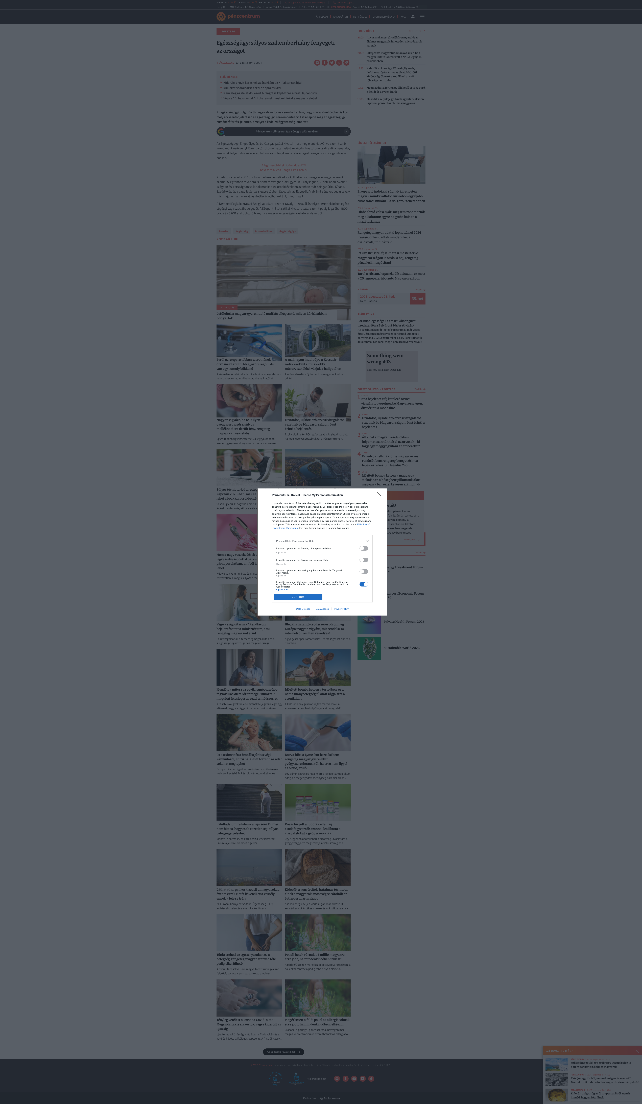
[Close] (380, 495)
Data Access (322, 608)
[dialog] (322, 552)
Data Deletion (303, 608)
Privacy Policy (341, 608)
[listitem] (322, 541)
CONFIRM (298, 597)
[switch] (364, 548)
